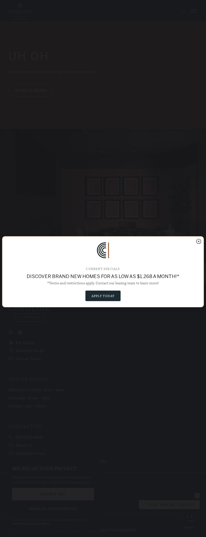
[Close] (199, 241)
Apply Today (103, 296)
